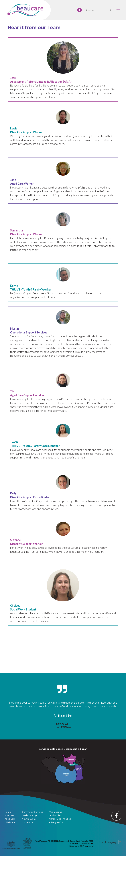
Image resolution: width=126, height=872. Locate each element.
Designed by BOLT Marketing (81, 846)
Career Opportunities (60, 819)
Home (8, 812)
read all (63, 725)
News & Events (29, 819)
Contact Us (27, 822)
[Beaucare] (25, 10)
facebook (79, 10)
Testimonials (55, 815)
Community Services (32, 812)
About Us (9, 815)
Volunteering (55, 812)
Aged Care (10, 819)
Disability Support (31, 815)
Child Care (10, 822)
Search (110, 10)
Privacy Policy (56, 822)
